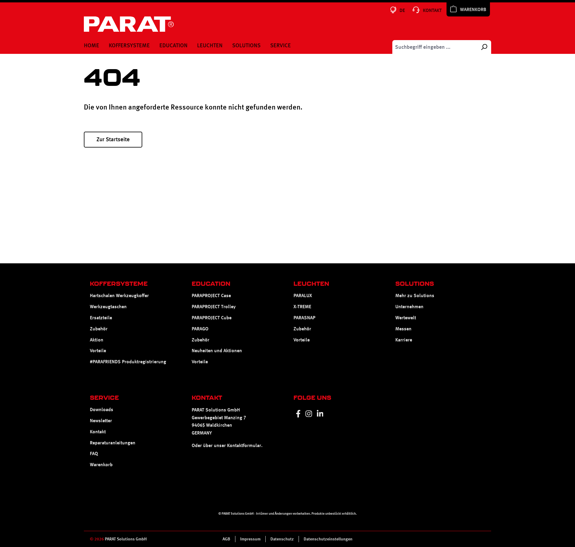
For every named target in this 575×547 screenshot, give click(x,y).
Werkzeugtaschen (108, 306)
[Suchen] (484, 47)
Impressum (250, 539)
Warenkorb (101, 464)
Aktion (96, 340)
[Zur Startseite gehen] (129, 24)
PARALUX (302, 295)
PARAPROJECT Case (211, 295)
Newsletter (101, 420)
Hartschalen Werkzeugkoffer (119, 295)
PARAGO (200, 329)
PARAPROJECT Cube (211, 317)
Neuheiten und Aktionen (217, 350)
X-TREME (302, 306)
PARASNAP (304, 317)
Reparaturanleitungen (112, 443)
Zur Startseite (113, 139)
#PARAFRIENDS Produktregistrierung (128, 361)
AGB (226, 539)
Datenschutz (282, 539)
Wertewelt (405, 317)
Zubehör (99, 329)
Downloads (101, 409)
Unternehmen (409, 306)
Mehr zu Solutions (414, 295)
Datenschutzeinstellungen (328, 539)
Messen (403, 329)
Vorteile (98, 350)
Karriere (403, 340)
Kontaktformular (244, 445)
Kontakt (98, 432)
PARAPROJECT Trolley (214, 306)
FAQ (94, 453)
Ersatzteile (101, 317)
